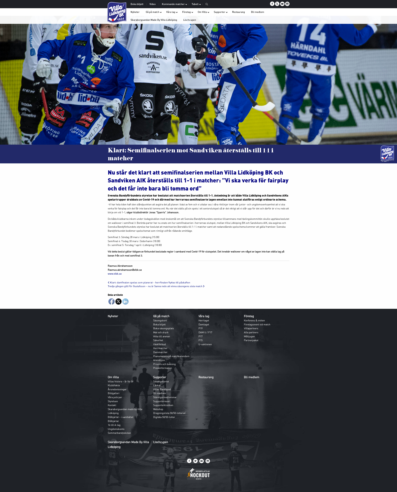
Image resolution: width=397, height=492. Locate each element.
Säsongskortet (161, 381)
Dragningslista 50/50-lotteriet (169, 413)
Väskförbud (159, 344)
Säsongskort (160, 320)
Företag (249, 316)
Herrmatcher (160, 348)
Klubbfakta (114, 385)
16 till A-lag (114, 424)
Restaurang (206, 377)
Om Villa (113, 377)
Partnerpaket (251, 340)
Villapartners (251, 328)
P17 (200, 336)
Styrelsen (113, 401)
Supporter (159, 377)
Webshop (158, 409)
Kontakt (112, 405)
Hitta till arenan (161, 336)
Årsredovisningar (117, 389)
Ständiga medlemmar (165, 397)
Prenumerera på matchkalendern (171, 356)
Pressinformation (162, 368)
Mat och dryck (161, 332)
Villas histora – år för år (121, 381)
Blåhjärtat (113, 421)
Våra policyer (115, 397)
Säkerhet (158, 340)
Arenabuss (159, 360)
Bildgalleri (113, 393)
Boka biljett (159, 324)
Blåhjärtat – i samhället (120, 417)
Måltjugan (249, 336)
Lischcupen (160, 442)
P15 (200, 340)
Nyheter (113, 316)
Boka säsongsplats (163, 328)
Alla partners (251, 332)
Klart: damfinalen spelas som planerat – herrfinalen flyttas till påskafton (149, 282)
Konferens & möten (254, 320)
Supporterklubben (163, 405)
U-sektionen (205, 344)
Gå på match (161, 316)
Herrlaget (203, 320)
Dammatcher (160, 352)
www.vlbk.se (115, 273)
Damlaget (203, 324)
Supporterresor (161, 401)
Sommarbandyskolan (119, 432)
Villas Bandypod (162, 389)
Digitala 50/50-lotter (164, 417)
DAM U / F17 (205, 332)
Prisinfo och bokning (164, 364)
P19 (200, 328)
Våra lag (203, 316)
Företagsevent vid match (257, 324)
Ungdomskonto (116, 429)
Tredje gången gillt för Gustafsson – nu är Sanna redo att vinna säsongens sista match (155, 286)
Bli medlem (159, 393)
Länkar (157, 385)
